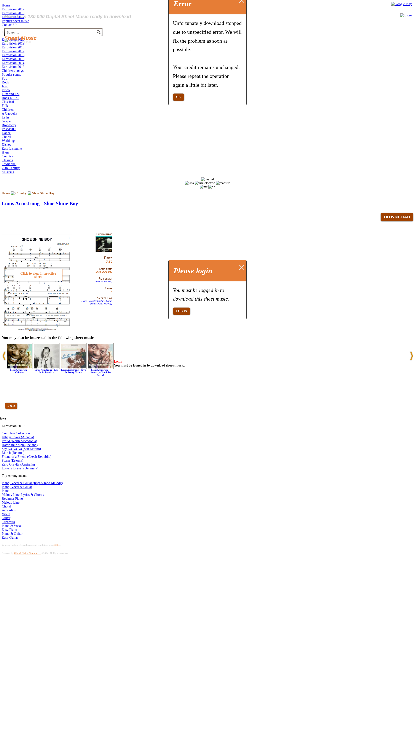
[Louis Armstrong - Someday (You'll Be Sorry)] (100, 368)
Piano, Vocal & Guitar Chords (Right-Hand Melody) (96, 302)
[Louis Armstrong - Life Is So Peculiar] (46, 368)
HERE (56, 545)
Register (12, 418)
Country (21, 193)
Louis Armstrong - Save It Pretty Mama (73, 371)
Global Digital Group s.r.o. (27, 553)
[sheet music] (18, 41)
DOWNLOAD (397, 217)
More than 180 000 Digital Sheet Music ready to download (67, 16)
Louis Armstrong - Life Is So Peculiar (46, 371)
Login (11, 405)
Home (6, 193)
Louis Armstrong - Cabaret (19, 371)
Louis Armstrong (103, 281)
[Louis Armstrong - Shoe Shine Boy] (104, 251)
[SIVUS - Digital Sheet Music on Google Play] (401, 4)
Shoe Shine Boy (43, 193)
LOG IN (181, 311)
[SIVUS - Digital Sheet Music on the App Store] (406, 15)
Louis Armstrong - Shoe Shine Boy (40, 203)
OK (178, 97)
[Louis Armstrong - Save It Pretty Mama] (73, 368)
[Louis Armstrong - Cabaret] (19, 368)
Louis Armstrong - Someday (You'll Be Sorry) (100, 372)
